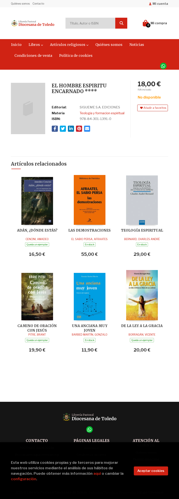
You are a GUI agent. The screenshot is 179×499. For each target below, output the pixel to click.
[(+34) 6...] (163, 66)
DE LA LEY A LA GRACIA (142, 326)
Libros (35, 44)
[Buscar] (121, 23)
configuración (23, 479)
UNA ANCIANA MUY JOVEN (89, 328)
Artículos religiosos (68, 44)
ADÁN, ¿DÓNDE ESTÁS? (37, 230)
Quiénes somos (20, 3)
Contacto (38, 3)
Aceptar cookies (150, 471)
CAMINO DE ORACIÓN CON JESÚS (37, 328)
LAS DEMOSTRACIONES (89, 230)
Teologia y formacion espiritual (102, 113)
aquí (97, 473)
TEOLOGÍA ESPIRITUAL (142, 230)
